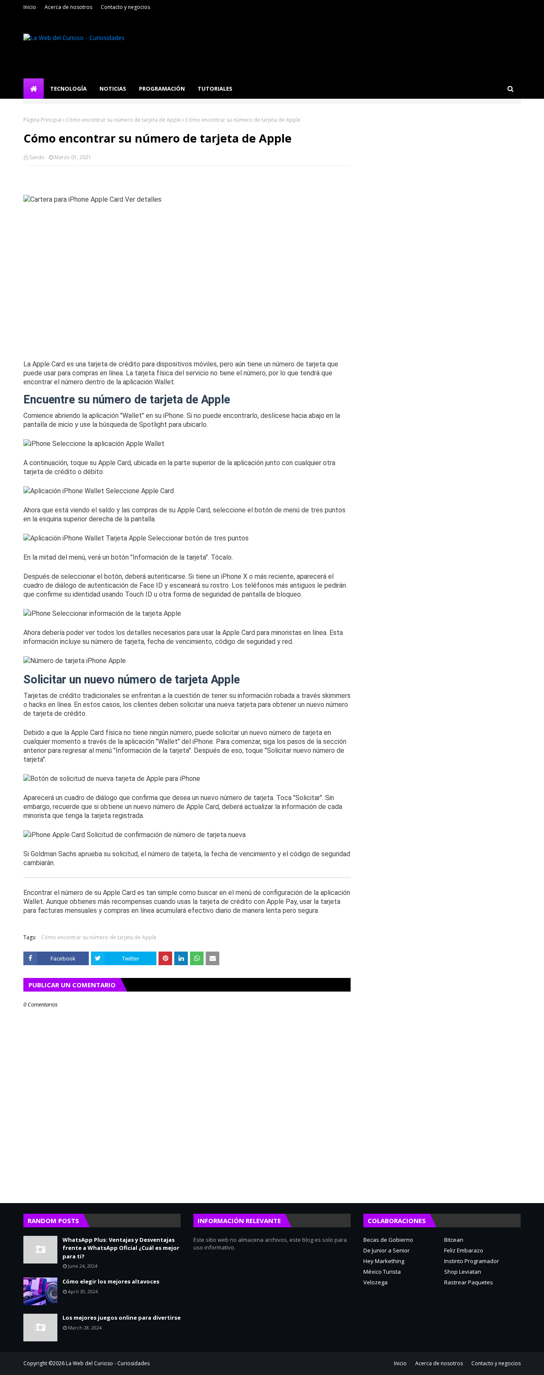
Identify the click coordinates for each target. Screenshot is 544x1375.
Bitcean (453, 1240)
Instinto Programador (471, 1261)
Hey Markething (383, 1261)
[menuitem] (33, 88)
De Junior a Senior (386, 1250)
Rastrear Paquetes (468, 1282)
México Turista (382, 1271)
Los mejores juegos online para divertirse (121, 1317)
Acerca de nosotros (68, 7)
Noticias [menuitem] (112, 88)
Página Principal (42, 119)
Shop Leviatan (462, 1271)
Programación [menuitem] (162, 88)
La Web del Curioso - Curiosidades (108, 1363)
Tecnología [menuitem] (68, 88)
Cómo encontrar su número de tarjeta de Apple (123, 119)
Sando (37, 157)
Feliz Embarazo (463, 1250)
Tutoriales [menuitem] (215, 88)
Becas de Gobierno (388, 1240)
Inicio (29, 7)
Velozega (375, 1282)
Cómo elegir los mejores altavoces (110, 1281)
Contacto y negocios (125, 7)
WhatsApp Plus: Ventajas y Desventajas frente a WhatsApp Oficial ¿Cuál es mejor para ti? (120, 1248)
